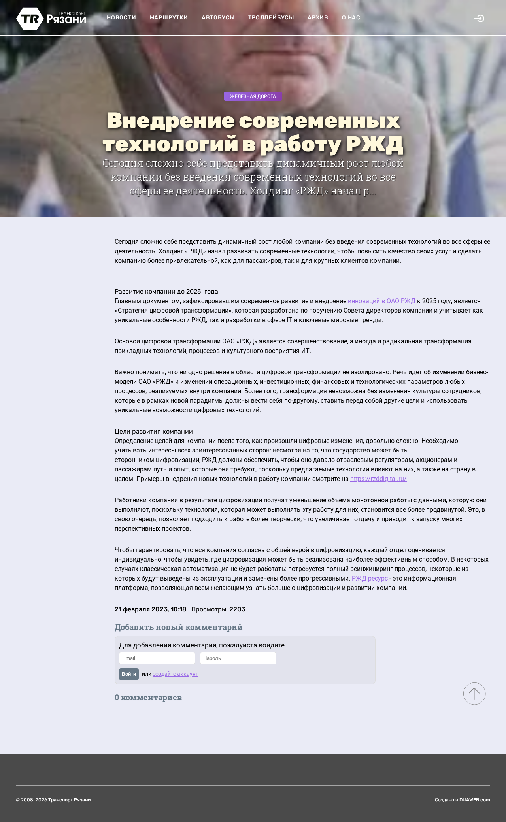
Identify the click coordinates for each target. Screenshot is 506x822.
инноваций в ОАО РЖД (381, 301)
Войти (129, 674)
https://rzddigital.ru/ (378, 479)
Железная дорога (253, 96)
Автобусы (218, 17)
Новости (121, 17)
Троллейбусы (271, 17)
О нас (351, 17)
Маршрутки (169, 17)
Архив (318, 17)
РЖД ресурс (370, 578)
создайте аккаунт (175, 674)
